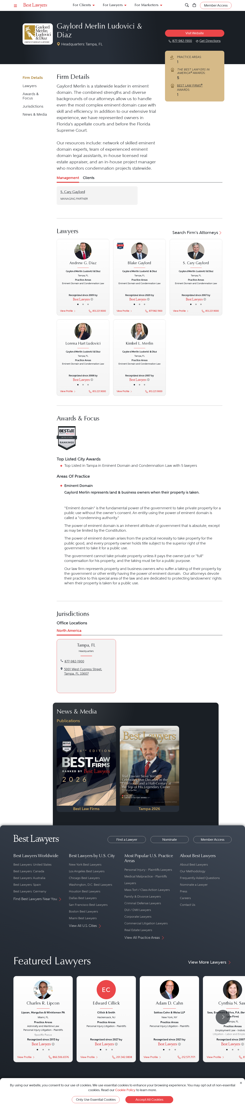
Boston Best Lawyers (83, 911)
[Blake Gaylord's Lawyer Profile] (139, 256)
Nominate (169, 839)
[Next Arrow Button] (223, 1017)
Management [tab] (68, 178)
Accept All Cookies (149, 1099)
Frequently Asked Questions (200, 878)
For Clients (82, 5)
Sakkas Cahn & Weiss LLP (169, 1012)
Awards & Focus (31, 96)
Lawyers (30, 86)
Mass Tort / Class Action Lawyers (147, 890)
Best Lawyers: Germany (29, 891)
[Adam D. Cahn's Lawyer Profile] (169, 995)
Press (183, 891)
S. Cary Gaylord (72, 192)
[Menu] (15, 5)
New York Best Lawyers (85, 864)
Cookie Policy (125, 1090)
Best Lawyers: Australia (29, 878)
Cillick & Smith (106, 1012)
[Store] (194, 5)
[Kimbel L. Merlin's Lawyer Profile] (139, 336)
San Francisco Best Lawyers (88, 905)
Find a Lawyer (126, 839)
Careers (185, 898)
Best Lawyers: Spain (27, 884)
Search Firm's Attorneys (195, 232)
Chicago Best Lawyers (84, 878)
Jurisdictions (33, 106)
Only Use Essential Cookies (96, 1099)
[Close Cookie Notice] (241, 1082)
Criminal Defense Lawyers (142, 903)
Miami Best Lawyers (83, 918)
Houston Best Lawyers (84, 891)
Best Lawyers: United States (32, 864)
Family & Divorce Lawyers (142, 896)
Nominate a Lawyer (194, 884)
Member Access (212, 839)
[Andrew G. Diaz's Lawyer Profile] (83, 256)
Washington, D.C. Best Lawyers (90, 884)
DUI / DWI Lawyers (137, 910)
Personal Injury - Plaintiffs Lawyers (148, 870)
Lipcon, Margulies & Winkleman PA (43, 1012)
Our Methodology (192, 871)
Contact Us (187, 905)
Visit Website (194, 33)
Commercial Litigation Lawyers (146, 923)
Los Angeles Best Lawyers (87, 871)
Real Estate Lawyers (138, 930)
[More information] (92, 299)
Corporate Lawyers (137, 916)
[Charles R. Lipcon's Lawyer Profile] (43, 995)
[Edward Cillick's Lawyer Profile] (106, 995)
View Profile (66, 311)
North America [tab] (69, 630)
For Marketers (146, 5)
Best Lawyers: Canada (28, 871)
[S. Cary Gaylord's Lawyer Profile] (196, 256)
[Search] (187, 5)
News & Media (35, 114)
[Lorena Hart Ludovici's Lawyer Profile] (83, 336)
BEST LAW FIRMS (190, 85)
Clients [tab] (88, 178)
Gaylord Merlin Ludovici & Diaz (83, 271)
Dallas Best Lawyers (83, 898)
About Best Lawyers (194, 864)
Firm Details (33, 77)
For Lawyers (113, 5)
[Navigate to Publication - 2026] (86, 769)
